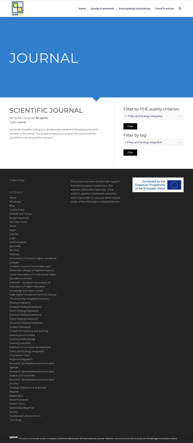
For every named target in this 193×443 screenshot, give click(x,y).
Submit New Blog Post (21, 407)
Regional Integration (20, 359)
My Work (14, 250)
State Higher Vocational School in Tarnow (32, 294)
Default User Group (20, 213)
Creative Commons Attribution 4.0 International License (76, 438)
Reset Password (18, 399)
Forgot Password (19, 218)
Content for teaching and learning (28, 331)
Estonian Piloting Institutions (25, 314)
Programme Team (19, 355)
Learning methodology (22, 339)
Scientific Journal (46, 110)
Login (12, 238)
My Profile (15, 246)
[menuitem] (82, 8)
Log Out (13, 234)
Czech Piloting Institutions (23, 310)
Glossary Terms (18, 221)
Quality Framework (20, 327)
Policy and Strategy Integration (26, 351)
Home (12, 226)
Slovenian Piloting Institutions (26, 322)
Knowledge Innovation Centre (26, 290)
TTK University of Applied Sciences (29, 298)
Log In (12, 230)
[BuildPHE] (17, 8)
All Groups (15, 201)
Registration (16, 395)
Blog (11, 205)
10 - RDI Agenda (39, 117)
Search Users (17, 403)
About (12, 197)
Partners (14, 254)
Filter (130, 126)
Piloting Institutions (20, 302)
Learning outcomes (20, 343)
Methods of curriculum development (30, 347)
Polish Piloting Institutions (23, 319)
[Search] (180, 8)
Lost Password (17, 242)
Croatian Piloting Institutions (25, 306)
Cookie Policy (17, 180)
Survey (13, 411)
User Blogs (15, 420)
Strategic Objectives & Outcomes (28, 387)
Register (14, 391)
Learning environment (22, 335)
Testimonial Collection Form (25, 416)
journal (22, 122)
